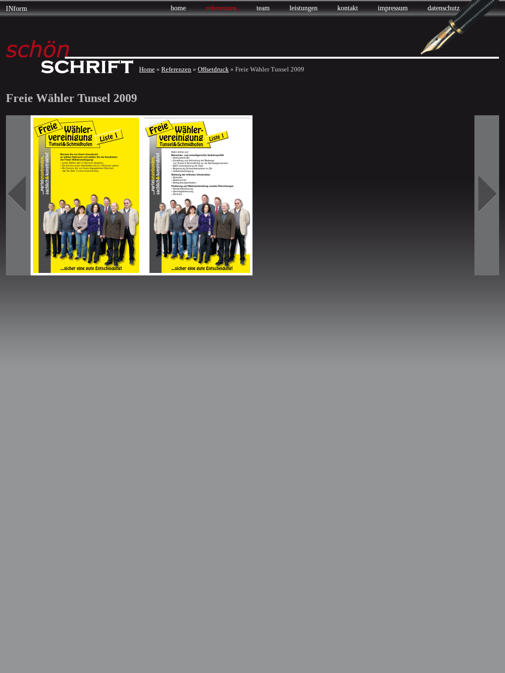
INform (16, 8)
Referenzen (221, 8)
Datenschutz (444, 8)
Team (263, 8)
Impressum (393, 8)
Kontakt (347, 8)
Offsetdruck (213, 69)
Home (178, 8)
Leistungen (303, 8)
